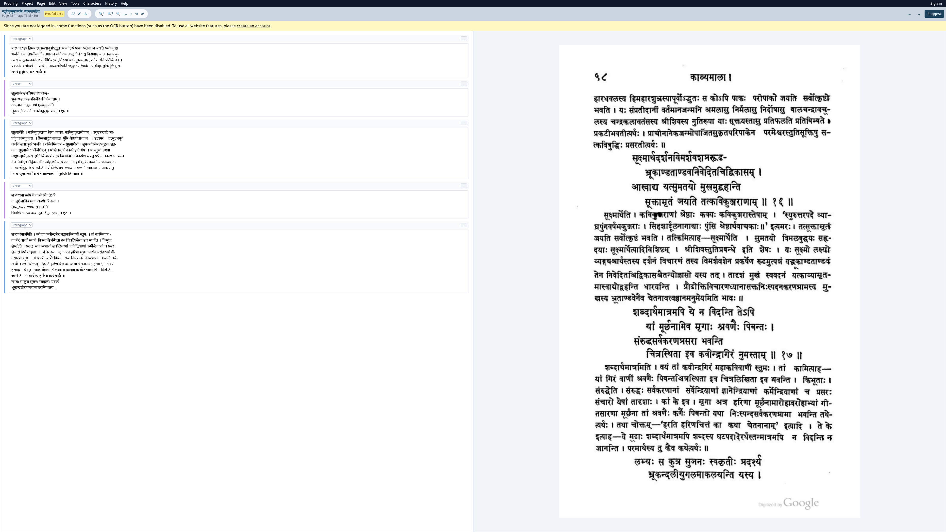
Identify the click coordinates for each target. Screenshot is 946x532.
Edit (52, 3)
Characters (92, 3)
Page (41, 3)
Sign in (936, 3)
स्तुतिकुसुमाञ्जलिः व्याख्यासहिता (21, 11)
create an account (253, 26)
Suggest (934, 13)
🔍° (110, 13)
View (63, 3)
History (111, 3)
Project (27, 3)
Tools (75, 3)
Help (124, 3)
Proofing (11, 3)
